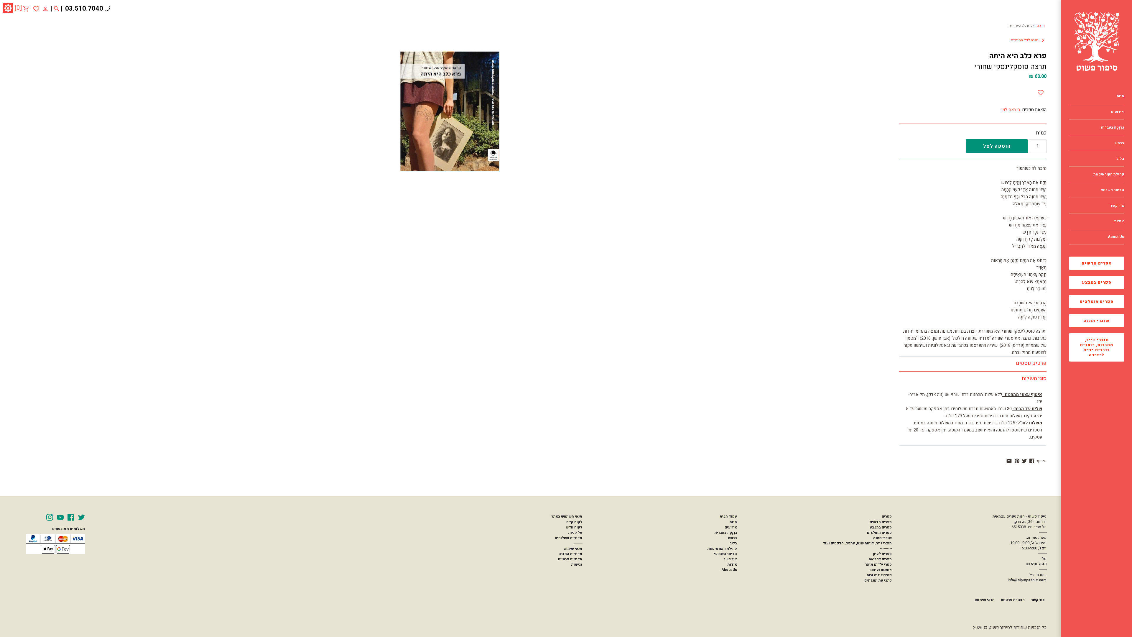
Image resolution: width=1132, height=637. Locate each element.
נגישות (576, 564)
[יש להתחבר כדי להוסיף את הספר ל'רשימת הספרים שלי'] (36, 9)
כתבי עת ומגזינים (878, 580)
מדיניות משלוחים (568, 538)
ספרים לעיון (882, 553)
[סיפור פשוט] (1096, 41)
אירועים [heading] (1117, 111)
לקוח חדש (574, 527)
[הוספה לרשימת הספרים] (1041, 91)
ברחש (732, 538)
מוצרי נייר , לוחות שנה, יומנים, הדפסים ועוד (857, 543)
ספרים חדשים (1097, 263)
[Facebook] (71, 517)
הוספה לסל (997, 146)
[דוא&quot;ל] (1009, 461)
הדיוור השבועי (725, 553)
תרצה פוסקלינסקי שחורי (1011, 67)
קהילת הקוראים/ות (722, 548)
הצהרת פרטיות (1013, 599)
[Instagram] (49, 517)
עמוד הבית (728, 516)
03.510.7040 (84, 8)
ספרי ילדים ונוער (878, 564)
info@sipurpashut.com (1027, 580)
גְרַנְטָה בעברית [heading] (1112, 127)
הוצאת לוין (1010, 109)
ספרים (887, 516)
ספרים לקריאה (880, 559)
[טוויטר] (1024, 461)
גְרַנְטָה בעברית (726, 532)
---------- (886, 548)
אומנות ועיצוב (881, 569)
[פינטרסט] (1017, 461)
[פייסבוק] (1031, 461)
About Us (729, 569)
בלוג (733, 543)
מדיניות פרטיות (570, 559)
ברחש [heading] (1119, 143)
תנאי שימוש (572, 548)
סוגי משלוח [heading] (1034, 378)
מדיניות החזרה (570, 553)
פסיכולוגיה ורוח (879, 575)
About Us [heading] (1116, 236)
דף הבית (1040, 26)
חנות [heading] (1120, 96)
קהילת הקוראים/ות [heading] (1108, 174)
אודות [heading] (1119, 221)
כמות (1041, 133)
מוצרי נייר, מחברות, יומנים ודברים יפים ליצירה (1096, 347)
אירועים (731, 527)
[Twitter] (81, 517)
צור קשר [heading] (1117, 205)
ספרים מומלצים (1096, 301)
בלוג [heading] (1120, 158)
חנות (733, 522)
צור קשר (730, 559)
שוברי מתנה (1097, 321)
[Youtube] (60, 517)
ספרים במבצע (1096, 282)
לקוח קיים (574, 522)
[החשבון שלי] (45, 8)
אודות (732, 564)
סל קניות (575, 532)
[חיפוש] (56, 9)
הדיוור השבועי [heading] (1112, 190)
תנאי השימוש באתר (567, 516)
